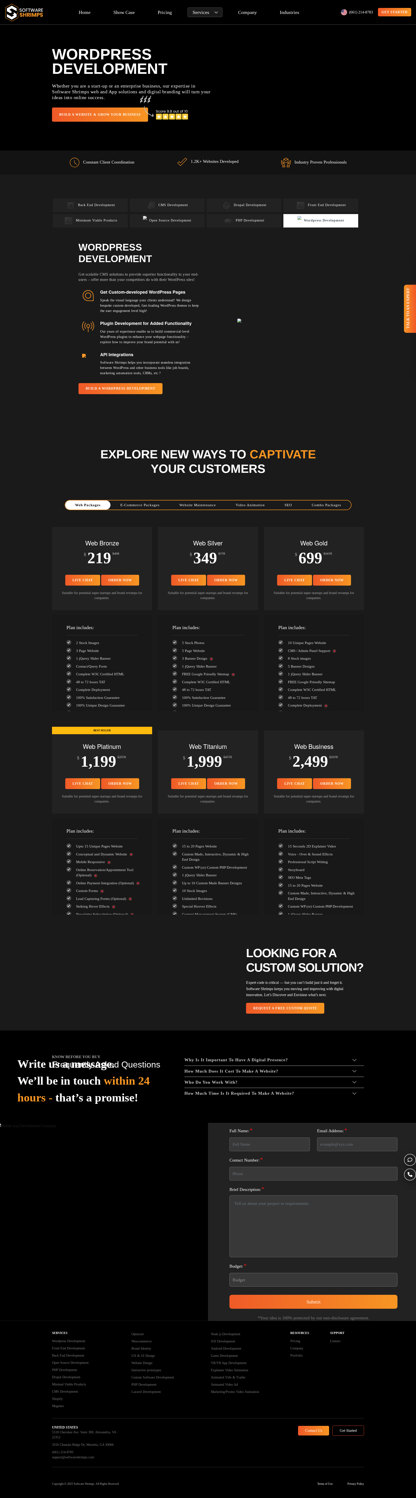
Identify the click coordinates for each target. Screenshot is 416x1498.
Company (247, 12)
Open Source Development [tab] (170, 220)
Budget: (238, 1265)
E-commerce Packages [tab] (140, 505)
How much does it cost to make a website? (231, 1071)
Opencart (137, 1334)
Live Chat (82, 580)
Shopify (57, 1399)
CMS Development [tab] (173, 205)
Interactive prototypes (146, 1370)
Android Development (226, 1348)
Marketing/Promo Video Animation (235, 1392)
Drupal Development (66, 1377)
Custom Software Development (152, 1377)
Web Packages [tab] (88, 505)
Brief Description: (247, 1189)
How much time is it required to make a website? (239, 1093)
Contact (335, 1341)
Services (201, 12)
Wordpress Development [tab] (324, 220)
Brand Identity (141, 1348)
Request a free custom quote (285, 1008)
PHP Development (64, 1370)
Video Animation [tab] (250, 505)
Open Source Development (70, 1363)
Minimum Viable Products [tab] (96, 220)
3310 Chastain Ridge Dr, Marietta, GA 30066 (83, 1445)
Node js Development (225, 1334)
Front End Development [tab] (327, 205)
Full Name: (241, 1130)
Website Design (141, 1363)
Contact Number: (246, 1159)
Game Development (224, 1356)
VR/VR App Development (229, 1363)
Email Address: (332, 1130)
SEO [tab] (288, 505)
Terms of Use (325, 1483)
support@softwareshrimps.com (73, 1457)
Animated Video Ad (224, 1384)
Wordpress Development (68, 1341)
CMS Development (65, 1391)
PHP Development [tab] (250, 220)
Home (85, 12)
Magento (58, 1406)
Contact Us (313, 1430)
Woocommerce (141, 1341)
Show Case (124, 12)
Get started (395, 12)
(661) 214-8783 (361, 12)
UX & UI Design (143, 1356)
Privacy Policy (355, 1483)
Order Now (120, 580)
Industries (289, 12)
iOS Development (223, 1341)
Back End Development (68, 1355)
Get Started (348, 1430)
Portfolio (296, 1355)
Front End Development (68, 1348)
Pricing (165, 12)
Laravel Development (146, 1392)
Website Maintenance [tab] (197, 505)
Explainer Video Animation (229, 1370)
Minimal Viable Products (69, 1384)
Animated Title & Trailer (228, 1377)
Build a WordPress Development (120, 388)
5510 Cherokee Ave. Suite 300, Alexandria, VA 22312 (84, 1434)
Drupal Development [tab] (250, 205)
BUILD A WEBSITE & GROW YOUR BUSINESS (100, 114)
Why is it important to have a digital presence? (236, 1059)
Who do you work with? (211, 1082)
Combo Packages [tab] (326, 505)
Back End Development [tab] (96, 205)
